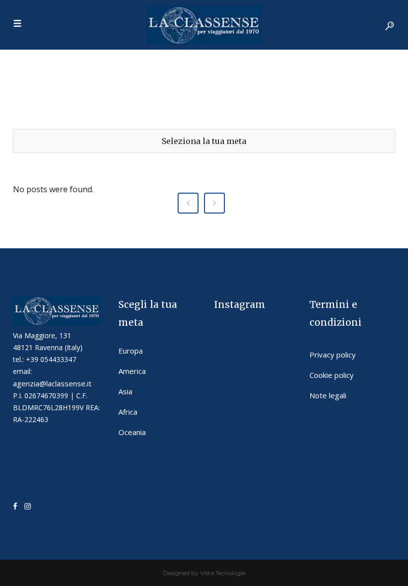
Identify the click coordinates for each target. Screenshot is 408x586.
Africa (127, 412)
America (132, 371)
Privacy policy (332, 355)
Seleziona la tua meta (204, 141)
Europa (130, 351)
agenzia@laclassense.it (52, 383)
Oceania (132, 432)
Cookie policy (331, 375)
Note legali (327, 395)
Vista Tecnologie (222, 573)
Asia (125, 391)
